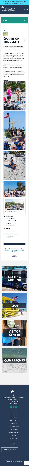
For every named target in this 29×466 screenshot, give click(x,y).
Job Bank (14, 435)
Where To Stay (13, 420)
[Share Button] (25, 40)
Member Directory (14, 432)
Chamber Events (14, 429)
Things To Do (14, 415)
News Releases (17, 248)
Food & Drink (14, 417)
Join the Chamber (10, 450)
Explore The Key (14, 412)
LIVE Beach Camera (14, 426)
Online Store (14, 441)
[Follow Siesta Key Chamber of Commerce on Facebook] (11, 407)
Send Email (8, 238)
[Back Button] (4, 31)
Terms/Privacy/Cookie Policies (16, 461)
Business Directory (9, 248)
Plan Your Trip (14, 423)
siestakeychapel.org (10, 230)
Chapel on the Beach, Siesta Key (12, 211)
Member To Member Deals (15, 250)
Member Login (14, 438)
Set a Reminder (14, 244)
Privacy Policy (13, 443)
